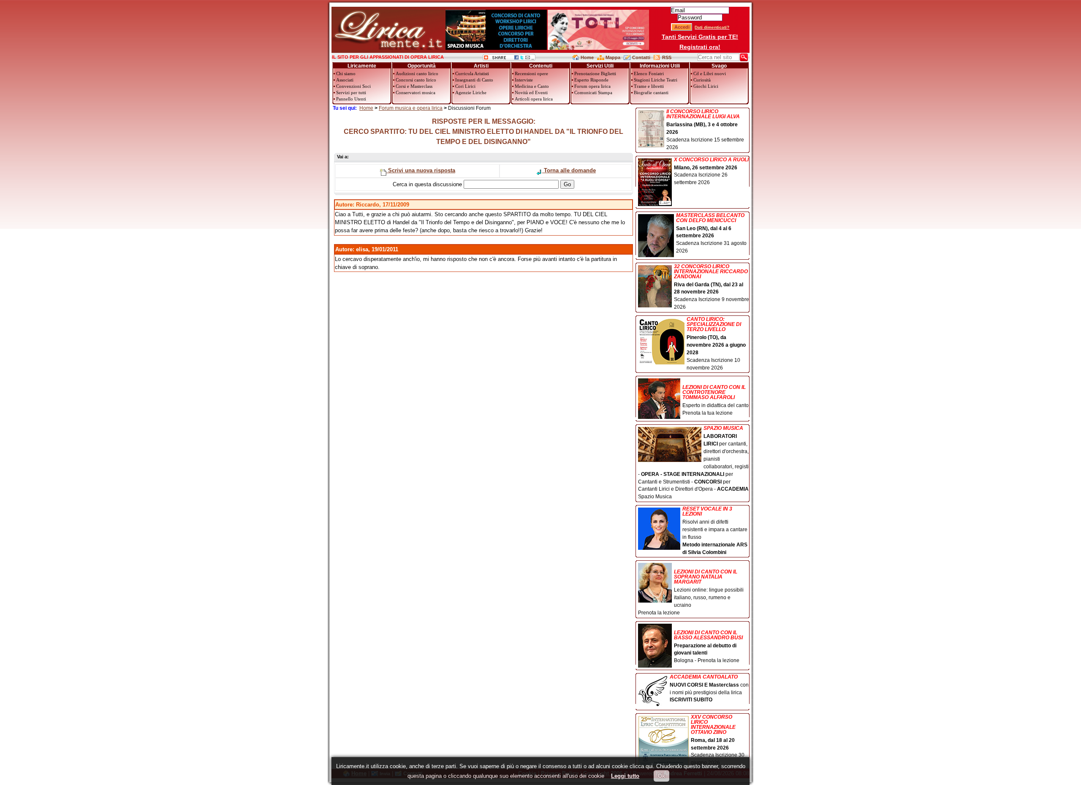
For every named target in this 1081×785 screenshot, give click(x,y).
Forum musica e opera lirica (411, 108)
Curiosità (702, 79)
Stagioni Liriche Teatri (655, 79)
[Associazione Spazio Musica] (496, 48)
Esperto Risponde (591, 79)
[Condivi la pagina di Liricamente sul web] (509, 59)
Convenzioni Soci (353, 86)
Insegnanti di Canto (474, 79)
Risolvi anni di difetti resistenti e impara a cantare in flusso (714, 530)
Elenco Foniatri (649, 73)
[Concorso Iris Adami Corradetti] (598, 48)
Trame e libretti (649, 86)
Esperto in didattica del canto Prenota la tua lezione (715, 400)
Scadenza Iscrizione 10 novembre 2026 (716, 343)
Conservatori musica (415, 92)
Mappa (613, 57)
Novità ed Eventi (531, 92)
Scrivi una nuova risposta (420, 170)
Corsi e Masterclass (414, 86)
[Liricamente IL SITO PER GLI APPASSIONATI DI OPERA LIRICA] (388, 48)
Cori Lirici (465, 86)
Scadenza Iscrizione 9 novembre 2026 (711, 287)
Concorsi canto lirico (416, 79)
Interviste (524, 79)
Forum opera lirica (592, 86)
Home (587, 57)
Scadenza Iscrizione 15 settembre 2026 (705, 129)
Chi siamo (346, 73)
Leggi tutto (625, 776)
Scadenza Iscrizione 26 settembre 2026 (711, 171)
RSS (666, 57)
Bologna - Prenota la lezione (708, 647)
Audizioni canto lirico (417, 73)
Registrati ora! (699, 46)
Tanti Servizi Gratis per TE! (700, 36)
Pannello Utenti (351, 98)
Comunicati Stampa (593, 92)
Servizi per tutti (351, 92)
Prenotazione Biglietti (595, 73)
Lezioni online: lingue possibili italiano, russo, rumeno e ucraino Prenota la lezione (691, 592)
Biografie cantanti (651, 92)
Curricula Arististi (472, 73)
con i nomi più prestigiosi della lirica (709, 688)
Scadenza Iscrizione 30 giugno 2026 (717, 740)
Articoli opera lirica (534, 98)
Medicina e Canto (532, 86)
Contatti (641, 57)
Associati (344, 79)
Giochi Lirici (705, 86)
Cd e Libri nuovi (709, 73)
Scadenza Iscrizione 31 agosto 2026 (711, 233)
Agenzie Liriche (470, 92)
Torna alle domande (569, 170)
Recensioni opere (531, 73)
